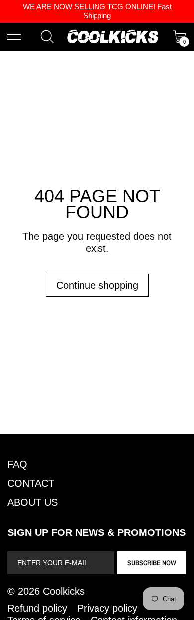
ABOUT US (32, 502)
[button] (47, 36)
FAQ (17, 464)
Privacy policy (107, 608)
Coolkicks (64, 591)
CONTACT (30, 483)
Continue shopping (97, 285)
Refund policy (37, 608)
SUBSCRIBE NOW (151, 562)
